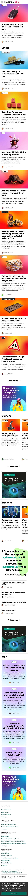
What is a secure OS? (8, 610)
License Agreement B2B (17, 872)
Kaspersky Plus (4, 812)
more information (17, 890)
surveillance (7, 52)
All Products (4, 829)
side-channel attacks (9, 299)
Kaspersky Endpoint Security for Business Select (12, 841)
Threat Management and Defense (9, 858)
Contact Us (3, 876)
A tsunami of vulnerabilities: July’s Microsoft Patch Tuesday (14, 725)
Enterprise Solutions (6, 849)
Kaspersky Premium (6, 814)
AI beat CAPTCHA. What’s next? (14, 754)
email (5, 256)
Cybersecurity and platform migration (10, 521)
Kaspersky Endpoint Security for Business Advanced (13, 843)
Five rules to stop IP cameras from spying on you (12, 73)
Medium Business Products (8, 832)
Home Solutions (5, 806)
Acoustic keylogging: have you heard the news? (14, 319)
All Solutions (4, 817)
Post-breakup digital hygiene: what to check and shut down (14, 695)
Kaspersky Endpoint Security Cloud (9, 826)
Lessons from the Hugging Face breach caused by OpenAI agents (14, 359)
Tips (14, 661)
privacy (5, 171)
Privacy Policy (5, 871)
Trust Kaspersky (12, 877)
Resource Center (22, 876)
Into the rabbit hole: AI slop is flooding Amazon (14, 153)
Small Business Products (7, 820)
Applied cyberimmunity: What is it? (13, 602)
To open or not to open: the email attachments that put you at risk (14, 278)
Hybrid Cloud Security (6, 862)
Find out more (13, 381)
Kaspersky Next (5, 836)
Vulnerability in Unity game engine (10, 434)
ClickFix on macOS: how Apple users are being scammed (14, 667)
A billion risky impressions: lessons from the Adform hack (14, 192)
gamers (5, 93)
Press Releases (5, 877)
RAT (25, 507)
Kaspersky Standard (6, 809)
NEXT (5, 507)
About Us (8, 876)
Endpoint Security (5, 860)
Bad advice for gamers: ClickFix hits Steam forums (14, 113)
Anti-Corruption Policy (13, 871)
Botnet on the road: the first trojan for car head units (12, 26)
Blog (17, 876)
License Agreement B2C (6, 872)
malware (6, 212)
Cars (5, 5)
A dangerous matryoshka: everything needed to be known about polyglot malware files (13, 234)
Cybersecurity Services (6, 855)
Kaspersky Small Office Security (8, 824)
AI (4, 133)
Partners (13, 876)
